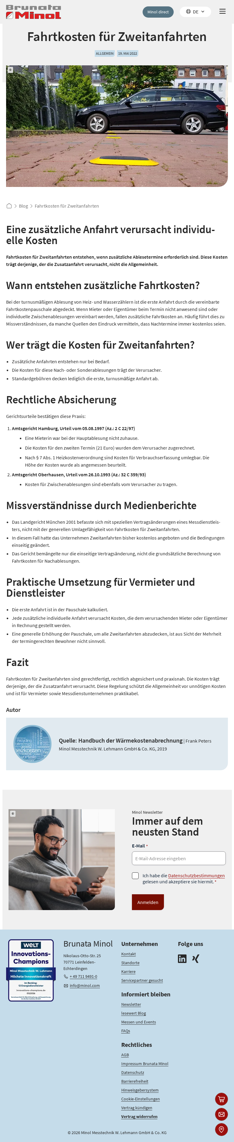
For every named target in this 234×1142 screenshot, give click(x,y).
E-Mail (140, 846)
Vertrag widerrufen (139, 1116)
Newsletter (131, 1004)
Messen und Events (138, 1022)
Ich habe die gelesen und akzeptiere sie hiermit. (184, 878)
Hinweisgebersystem (140, 1090)
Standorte (130, 962)
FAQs (125, 1030)
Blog (23, 206)
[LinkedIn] (182, 959)
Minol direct (158, 12)
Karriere (128, 971)
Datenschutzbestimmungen (196, 875)
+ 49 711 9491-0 (83, 976)
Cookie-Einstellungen (140, 1099)
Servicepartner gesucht (142, 980)
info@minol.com (85, 985)
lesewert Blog (133, 1013)
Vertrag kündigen (136, 1107)
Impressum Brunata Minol (144, 1063)
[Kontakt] (221, 1114)
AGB (125, 1054)
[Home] (33, 12)
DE (195, 12)
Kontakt (128, 954)
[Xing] (195, 959)
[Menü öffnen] (222, 12)
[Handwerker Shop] (221, 1099)
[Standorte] (221, 1129)
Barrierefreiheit (134, 1081)
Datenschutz (132, 1072)
